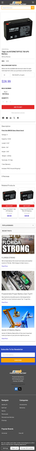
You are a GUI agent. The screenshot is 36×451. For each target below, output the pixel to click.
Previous (2, 203)
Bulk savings (6, 88)
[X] (14, 117)
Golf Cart (4, 407)
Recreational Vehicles (8, 417)
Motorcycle (5, 414)
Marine (3, 411)
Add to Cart (9, 206)
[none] (18, 29)
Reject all (15, 448)
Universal (4, 433)
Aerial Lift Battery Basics (11, 330)
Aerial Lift (4, 404)
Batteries (22, 407)
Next (33, 203)
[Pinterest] (17, 117)
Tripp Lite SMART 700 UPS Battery (9, 210)
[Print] (10, 117)
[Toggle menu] (2, 2)
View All (21, 433)
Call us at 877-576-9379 (18, 384)
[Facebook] (3, 117)
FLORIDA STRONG (8, 257)
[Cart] (33, 2)
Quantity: (5, 98)
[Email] (6, 117)
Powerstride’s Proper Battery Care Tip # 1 (17, 294)
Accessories (23, 404)
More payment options (18, 112)
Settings (5, 448)
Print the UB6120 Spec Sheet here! (13, 130)
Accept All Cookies (27, 448)
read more (5, 266)
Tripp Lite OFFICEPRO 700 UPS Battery (26, 210)
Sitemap (4, 420)
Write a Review (6, 56)
